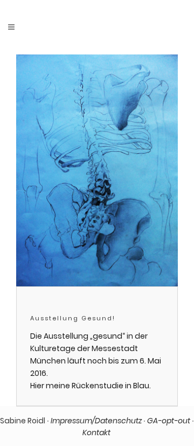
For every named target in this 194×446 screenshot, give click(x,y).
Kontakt (97, 432)
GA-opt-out (168, 420)
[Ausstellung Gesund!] (97, 170)
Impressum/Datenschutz (96, 420)
